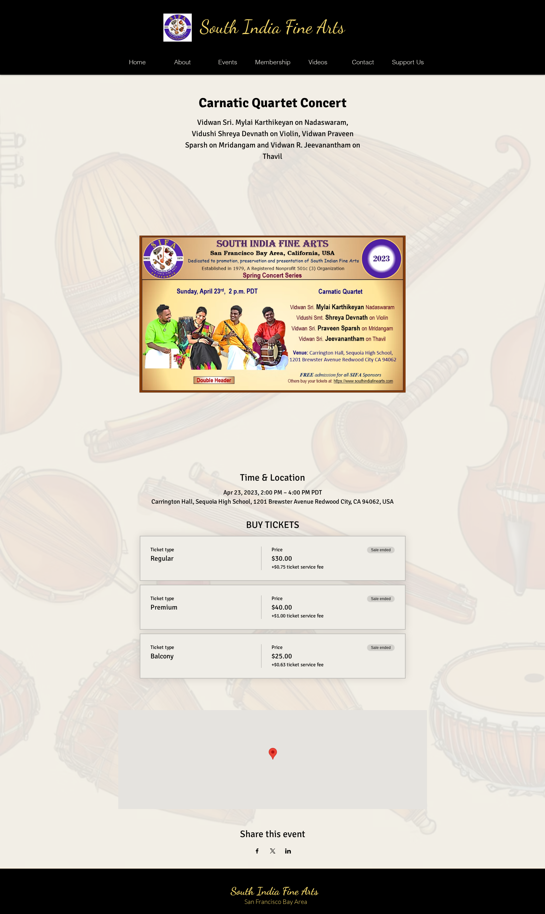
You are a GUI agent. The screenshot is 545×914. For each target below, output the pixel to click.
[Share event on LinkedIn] (288, 850)
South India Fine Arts (272, 27)
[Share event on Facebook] (257, 850)
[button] (227, 61)
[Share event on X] (273, 850)
